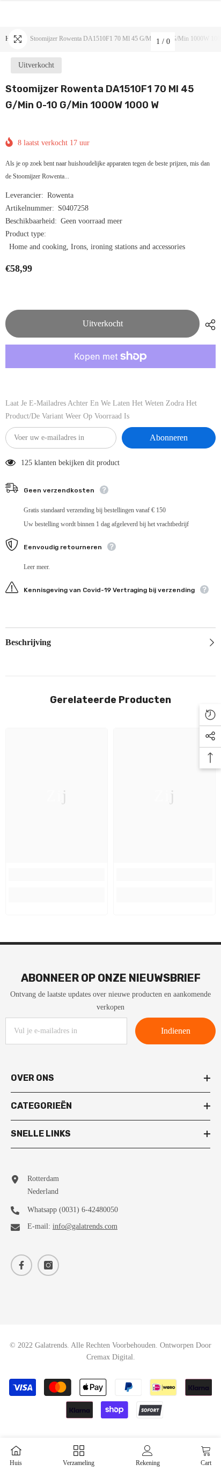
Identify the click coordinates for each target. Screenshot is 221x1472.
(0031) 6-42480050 (88, 1210)
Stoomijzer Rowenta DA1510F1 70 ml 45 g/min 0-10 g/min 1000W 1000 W (99, 97)
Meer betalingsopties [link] (110, 374)
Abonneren (169, 437)
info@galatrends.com (85, 1226)
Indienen (175, 1030)
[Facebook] (21, 1265)
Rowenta (60, 195)
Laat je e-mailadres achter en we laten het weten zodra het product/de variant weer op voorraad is (101, 409)
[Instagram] (48, 1265)
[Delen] (208, 325)
